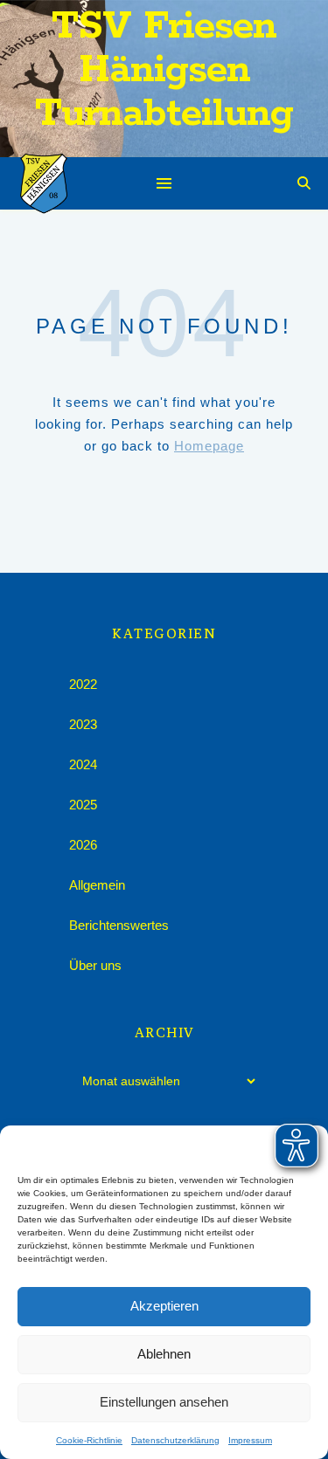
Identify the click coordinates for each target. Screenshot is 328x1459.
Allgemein (97, 884)
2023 (83, 724)
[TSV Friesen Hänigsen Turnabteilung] (43, 183)
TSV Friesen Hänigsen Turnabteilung (164, 70)
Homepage (209, 445)
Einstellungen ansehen (164, 1401)
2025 (83, 804)
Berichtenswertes (119, 925)
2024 (83, 764)
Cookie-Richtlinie (89, 1440)
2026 (83, 844)
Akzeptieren (164, 1305)
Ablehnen (164, 1353)
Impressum (250, 1440)
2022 (83, 684)
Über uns (95, 965)
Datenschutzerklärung (175, 1440)
